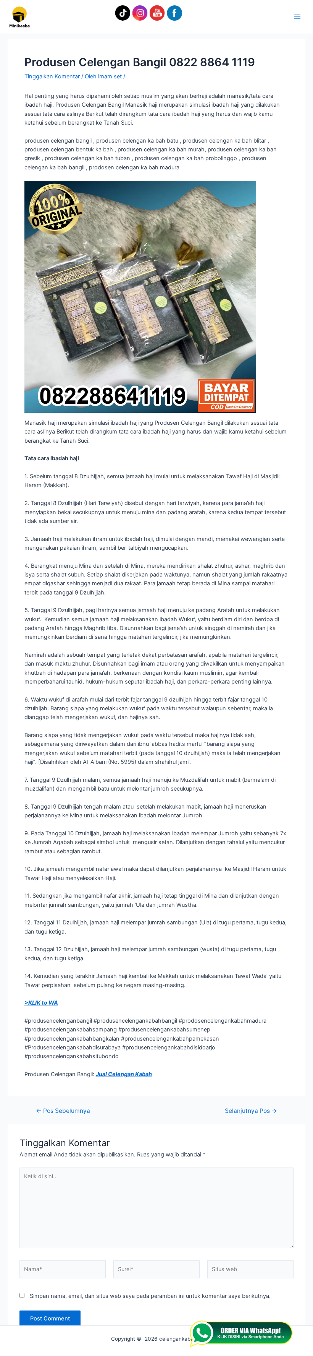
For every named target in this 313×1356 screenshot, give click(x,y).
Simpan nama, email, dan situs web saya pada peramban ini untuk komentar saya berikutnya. (150, 1296)
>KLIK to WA (41, 1002)
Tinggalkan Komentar (52, 76)
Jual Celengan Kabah (124, 1074)
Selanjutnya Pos (251, 1111)
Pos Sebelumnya (63, 1111)
